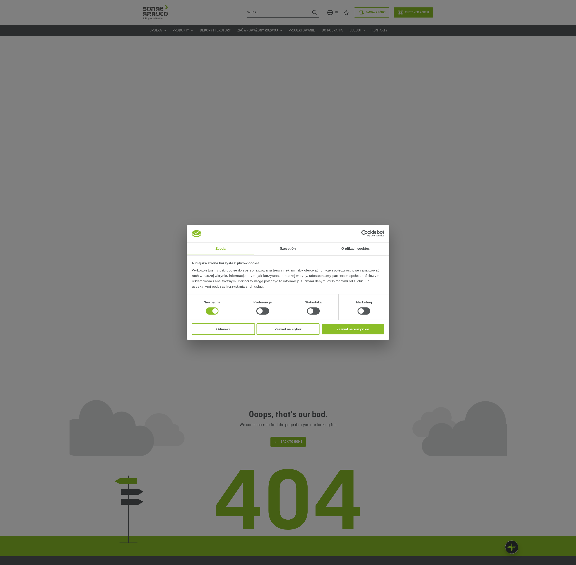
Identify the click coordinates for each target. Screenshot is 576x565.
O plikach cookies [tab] (355, 248)
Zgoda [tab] (221, 248)
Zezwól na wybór (288, 329)
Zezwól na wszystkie (353, 329)
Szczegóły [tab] (288, 248)
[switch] (262, 311)
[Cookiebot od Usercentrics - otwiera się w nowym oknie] (364, 233)
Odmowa (223, 329)
